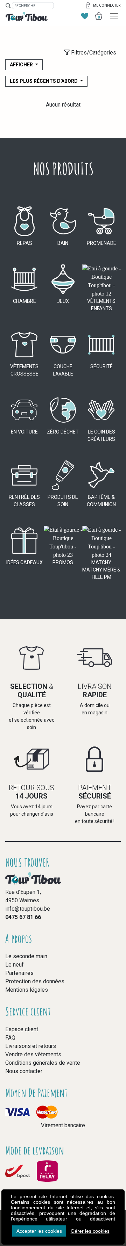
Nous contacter (23, 1071)
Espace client (21, 1029)
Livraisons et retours (30, 1046)
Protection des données (34, 981)
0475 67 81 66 (23, 917)
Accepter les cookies (39, 1231)
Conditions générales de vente (42, 1062)
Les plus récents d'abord (44, 81)
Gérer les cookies (90, 1231)
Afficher (22, 64)
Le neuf (14, 964)
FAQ (10, 1037)
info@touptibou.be (27, 908)
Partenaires (19, 973)
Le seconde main (26, 956)
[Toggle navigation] (114, 16)
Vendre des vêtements (33, 1054)
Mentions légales (26, 989)
